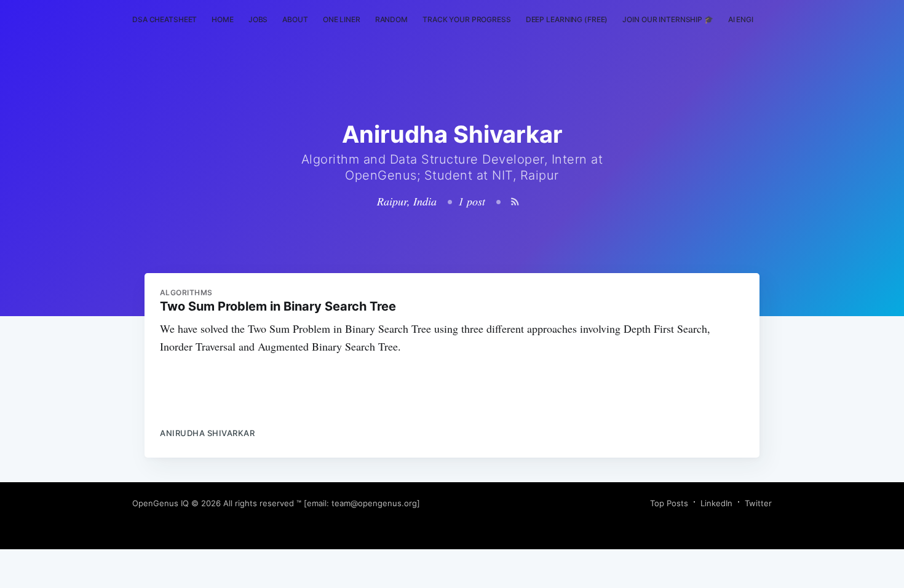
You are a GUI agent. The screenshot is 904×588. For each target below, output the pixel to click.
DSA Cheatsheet (164, 19)
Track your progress (466, 19)
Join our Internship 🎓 (667, 19)
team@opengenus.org (374, 503)
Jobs (258, 19)
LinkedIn (716, 503)
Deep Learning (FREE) (567, 19)
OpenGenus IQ (160, 503)
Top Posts (669, 503)
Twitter (758, 503)
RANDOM (391, 19)
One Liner (341, 19)
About (294, 19)
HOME (223, 19)
